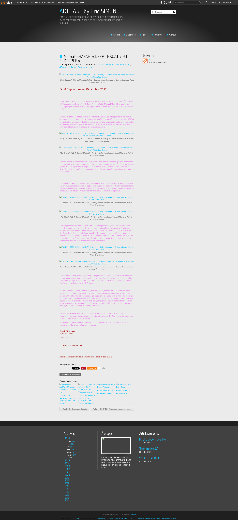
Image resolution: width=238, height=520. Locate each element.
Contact (172, 35)
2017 (67, 483)
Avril (68, 449)
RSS (150, 59)
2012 (67, 497)
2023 (67, 466)
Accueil (116, 35)
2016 (67, 486)
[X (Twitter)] (165, 2)
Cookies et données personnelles (148, 519)
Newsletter (158, 35)
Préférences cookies (169, 519)
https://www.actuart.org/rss (158, 62)
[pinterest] (169, 2)
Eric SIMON (75, 519)
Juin (68, 444)
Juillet (69, 441)
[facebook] (161, 2)
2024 (67, 463)
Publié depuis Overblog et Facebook (154, 439)
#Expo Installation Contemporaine (76, 67)
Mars (69, 452)
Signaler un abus (121, 519)
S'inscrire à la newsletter (70, 374)
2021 (67, 471)
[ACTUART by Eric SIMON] (116, 438)
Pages (145, 35)
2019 (67, 477)
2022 (67, 469)
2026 (67, 438)
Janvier (69, 458)
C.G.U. (132, 519)
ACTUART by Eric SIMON (88, 11)
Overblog (133, 514)
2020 (67, 474)
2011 (66, 500)
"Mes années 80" (149, 448)
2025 (67, 460)
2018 (67, 480)
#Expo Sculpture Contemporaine (114, 64)
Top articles (101, 519)
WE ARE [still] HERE (151, 458)
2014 (67, 491)
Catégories (131, 35)
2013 (67, 494)
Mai (68, 447)
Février (69, 455)
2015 (67, 489)
